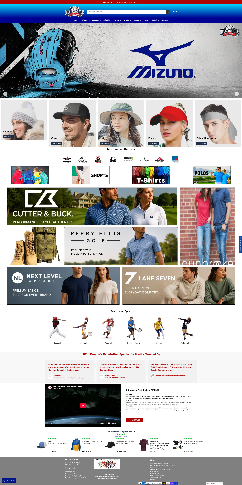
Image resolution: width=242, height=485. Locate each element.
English (212, 483)
